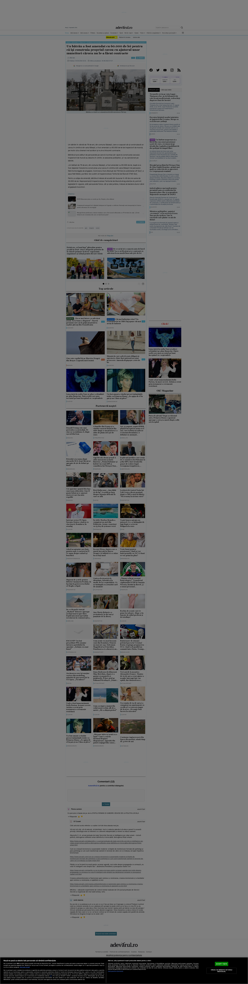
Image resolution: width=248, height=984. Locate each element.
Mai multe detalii (25, 967)
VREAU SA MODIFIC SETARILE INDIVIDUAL (221, 970)
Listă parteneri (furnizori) (115, 971)
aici (51, 975)
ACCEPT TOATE (221, 964)
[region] (124, 970)
